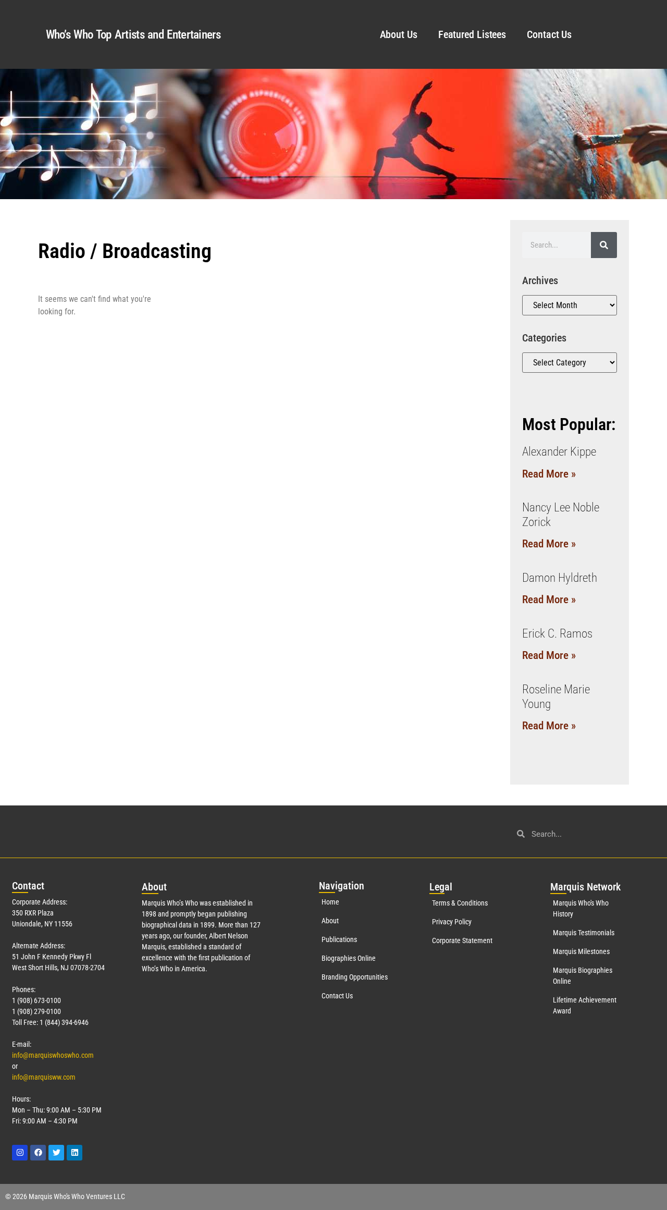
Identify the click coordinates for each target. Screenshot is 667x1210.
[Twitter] (56, 1152)
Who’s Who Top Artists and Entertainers (133, 35)
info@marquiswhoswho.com (53, 1055)
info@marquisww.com (44, 1077)
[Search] (604, 245)
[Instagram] (20, 1152)
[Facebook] (38, 1152)
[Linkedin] (74, 1152)
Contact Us (549, 34)
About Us (398, 34)
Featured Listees (472, 34)
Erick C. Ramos (557, 634)
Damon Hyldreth (559, 578)
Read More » (549, 474)
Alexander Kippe (559, 452)
